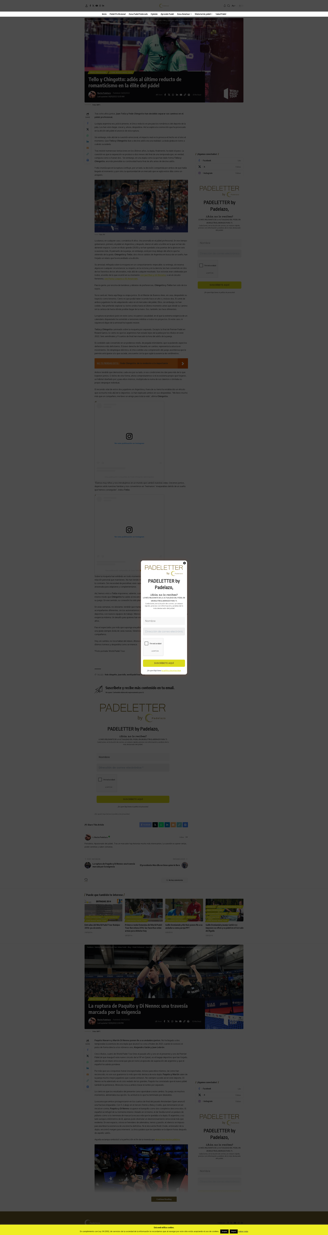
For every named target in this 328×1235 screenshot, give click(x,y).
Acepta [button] (224, 1231)
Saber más (243, 1231)
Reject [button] (233, 1231)
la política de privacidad (171, 670)
